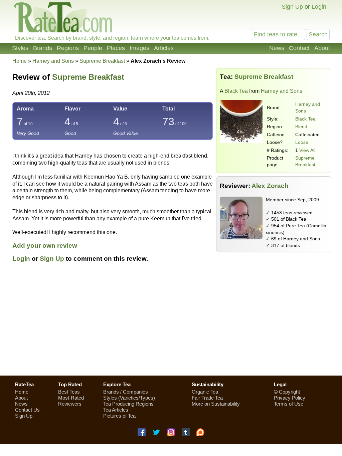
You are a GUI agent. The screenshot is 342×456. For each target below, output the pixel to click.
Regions (68, 48)
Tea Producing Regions (128, 404)
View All (307, 150)
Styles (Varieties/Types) (129, 398)
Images (139, 48)
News (276, 48)
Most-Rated (71, 398)
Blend (301, 126)
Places (116, 48)
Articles (164, 48)
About (322, 48)
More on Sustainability (216, 404)
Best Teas (69, 392)
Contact (299, 48)
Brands (42, 48)
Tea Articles (115, 410)
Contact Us (27, 410)
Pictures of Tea (119, 416)
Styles (20, 48)
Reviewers (69, 404)
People (92, 48)
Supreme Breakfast (88, 76)
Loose (301, 142)
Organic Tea (205, 392)
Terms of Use (288, 404)
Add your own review (44, 245)
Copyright (289, 392)
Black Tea (236, 91)
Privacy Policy (289, 398)
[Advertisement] (171, 323)
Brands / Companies (125, 392)
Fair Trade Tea (207, 398)
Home (19, 61)
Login (319, 6)
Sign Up (292, 6)
